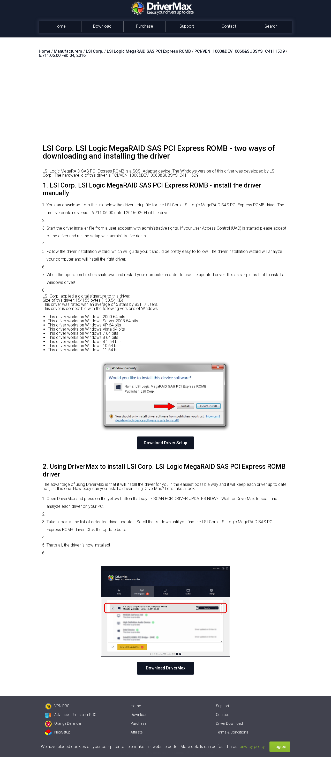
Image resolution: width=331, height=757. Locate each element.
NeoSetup (62, 732)
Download (102, 26)
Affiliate (136, 732)
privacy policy (252, 746)
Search (271, 26)
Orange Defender (67, 723)
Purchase (144, 26)
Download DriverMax (165, 668)
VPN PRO (62, 706)
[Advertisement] (165, 103)
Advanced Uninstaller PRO (75, 714)
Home (60, 26)
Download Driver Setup (165, 442)
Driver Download (229, 723)
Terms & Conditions (232, 732)
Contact (229, 26)
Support (186, 26)
